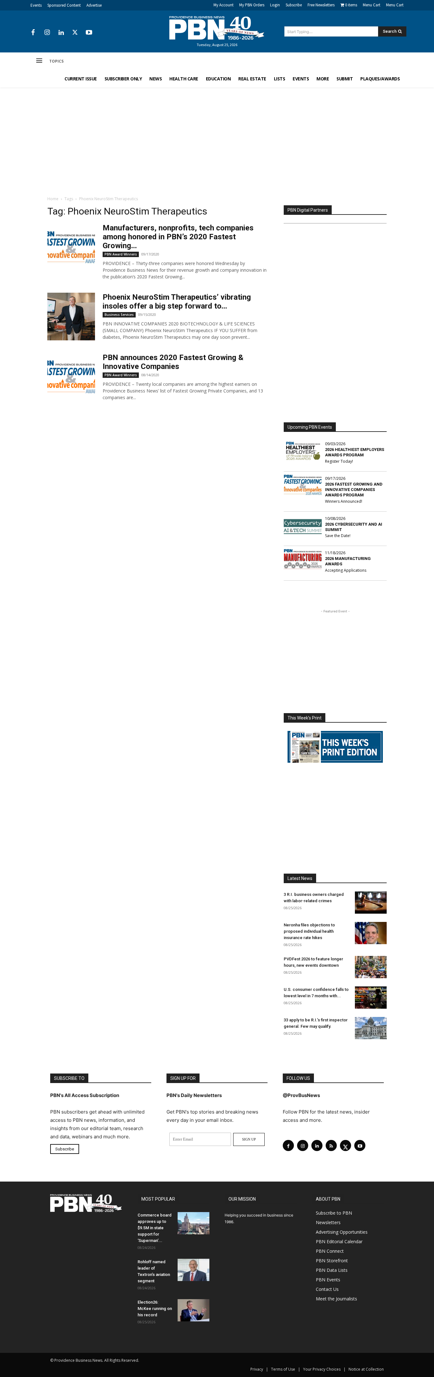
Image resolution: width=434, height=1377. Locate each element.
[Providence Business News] (217, 28)
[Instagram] (47, 32)
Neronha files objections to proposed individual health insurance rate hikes (309, 931)
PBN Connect (330, 1251)
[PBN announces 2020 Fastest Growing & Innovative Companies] (71, 377)
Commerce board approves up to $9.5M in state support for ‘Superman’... (155, 1228)
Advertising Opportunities (342, 1232)
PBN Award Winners (121, 254)
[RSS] (331, 1145)
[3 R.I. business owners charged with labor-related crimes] (371, 902)
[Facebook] (33, 32)
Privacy (256, 1369)
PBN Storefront (332, 1261)
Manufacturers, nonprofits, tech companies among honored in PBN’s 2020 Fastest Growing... (178, 236)
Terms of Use (283, 1369)
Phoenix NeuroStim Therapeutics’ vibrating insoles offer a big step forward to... (177, 301)
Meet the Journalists (336, 1299)
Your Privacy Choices (322, 1369)
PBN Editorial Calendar (339, 1241)
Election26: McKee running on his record (155, 1308)
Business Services (119, 314)
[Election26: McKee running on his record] (193, 1310)
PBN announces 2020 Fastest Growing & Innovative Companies (173, 362)
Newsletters (328, 1222)
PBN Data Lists (332, 1270)
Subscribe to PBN (334, 1213)
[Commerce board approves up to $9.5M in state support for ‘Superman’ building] (193, 1223)
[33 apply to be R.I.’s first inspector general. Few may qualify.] (371, 1028)
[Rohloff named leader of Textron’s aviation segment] (193, 1270)
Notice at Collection (366, 1369)
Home (52, 198)
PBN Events (328, 1280)
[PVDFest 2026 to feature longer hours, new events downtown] (371, 967)
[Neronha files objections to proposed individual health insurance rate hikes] (371, 933)
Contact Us (327, 1289)
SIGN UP (249, 1139)
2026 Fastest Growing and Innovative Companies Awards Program (354, 489)
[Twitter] (75, 32)
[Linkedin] (61, 32)
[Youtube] (89, 32)
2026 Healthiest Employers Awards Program (354, 452)
